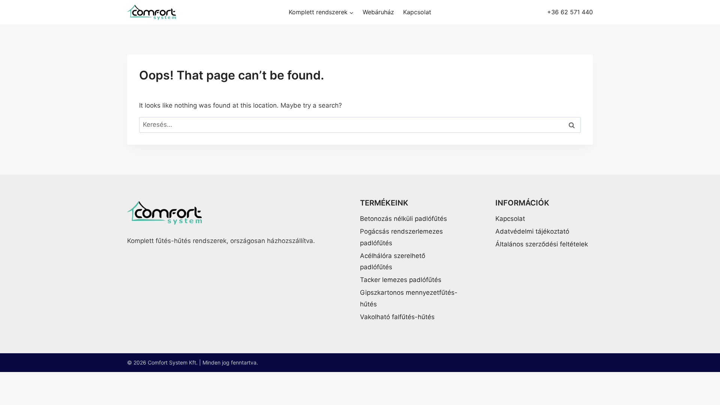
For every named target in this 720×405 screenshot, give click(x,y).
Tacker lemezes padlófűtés (400, 280)
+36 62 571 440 (570, 12)
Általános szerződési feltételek (541, 244)
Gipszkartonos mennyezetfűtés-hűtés (409, 298)
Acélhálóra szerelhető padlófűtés (392, 261)
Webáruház (378, 12)
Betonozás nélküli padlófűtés (403, 218)
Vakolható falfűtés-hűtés (397, 317)
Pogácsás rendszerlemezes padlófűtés (401, 237)
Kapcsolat (417, 12)
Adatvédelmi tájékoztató (532, 231)
